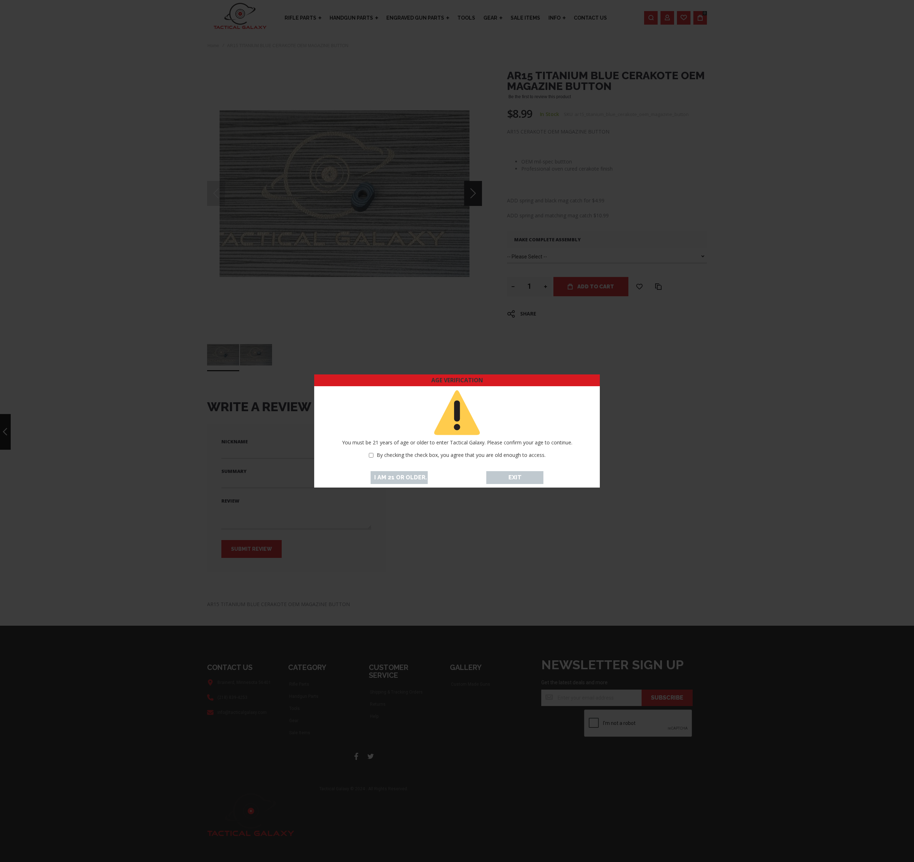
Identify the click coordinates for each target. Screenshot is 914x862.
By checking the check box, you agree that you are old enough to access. (461, 455)
